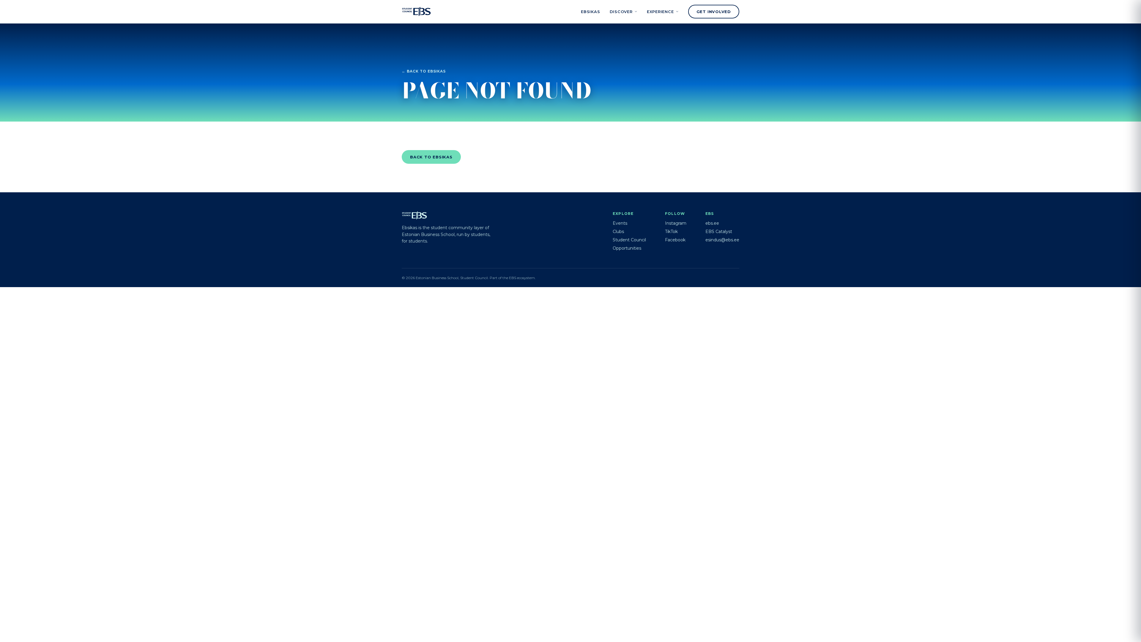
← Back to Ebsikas (424, 71)
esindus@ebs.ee (722, 240)
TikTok (671, 231)
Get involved (713, 11)
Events (620, 223)
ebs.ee (712, 223)
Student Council (629, 240)
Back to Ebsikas (431, 157)
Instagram (675, 223)
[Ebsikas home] (416, 11)
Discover (621, 11)
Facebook (675, 240)
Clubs (618, 231)
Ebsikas (590, 11)
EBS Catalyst (718, 231)
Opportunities (627, 248)
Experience (660, 11)
